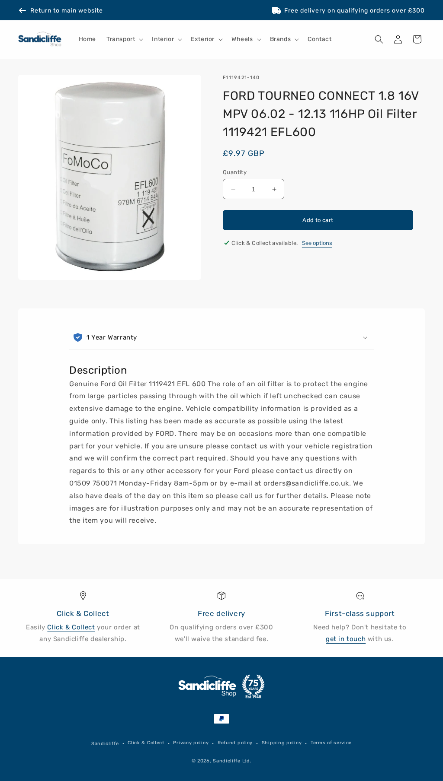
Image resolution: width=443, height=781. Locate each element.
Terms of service (331, 743)
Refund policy (235, 743)
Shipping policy (282, 743)
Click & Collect (71, 627)
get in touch (346, 639)
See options (317, 243)
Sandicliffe (105, 743)
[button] (124, 39)
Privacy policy (191, 743)
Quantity (235, 172)
